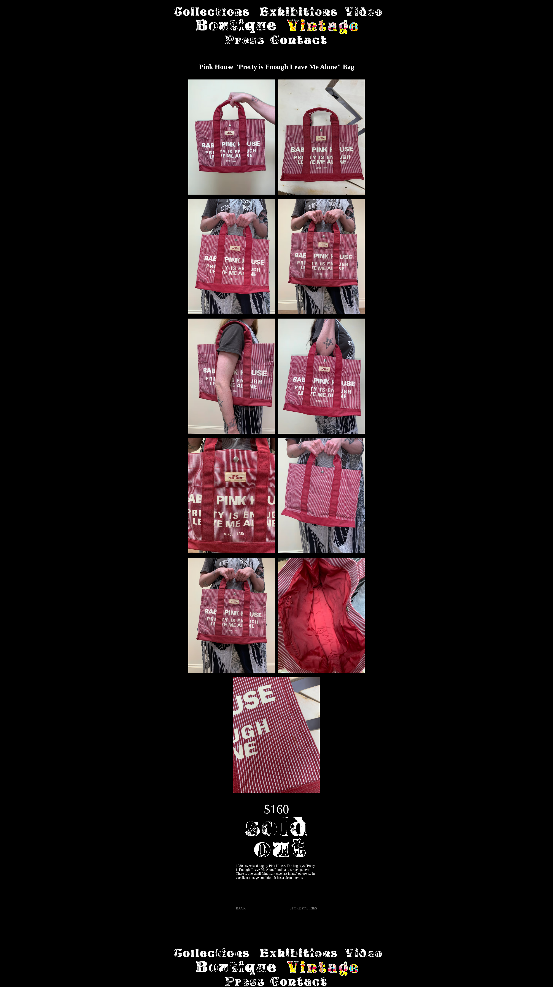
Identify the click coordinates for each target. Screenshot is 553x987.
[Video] (363, 12)
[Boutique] (236, 27)
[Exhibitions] (298, 12)
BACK (241, 908)
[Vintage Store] (322, 27)
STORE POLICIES (303, 908)
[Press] (244, 40)
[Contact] (299, 40)
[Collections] (211, 12)
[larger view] (231, 137)
